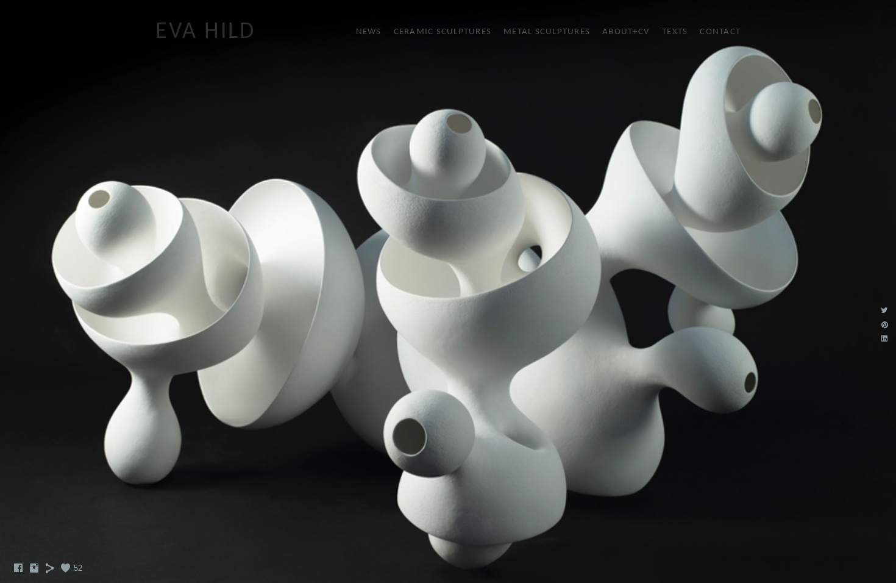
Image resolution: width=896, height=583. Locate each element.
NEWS (369, 32)
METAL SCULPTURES (546, 32)
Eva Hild (205, 32)
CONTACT (720, 32)
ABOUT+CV (626, 32)
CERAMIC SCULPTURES (443, 32)
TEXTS (675, 32)
